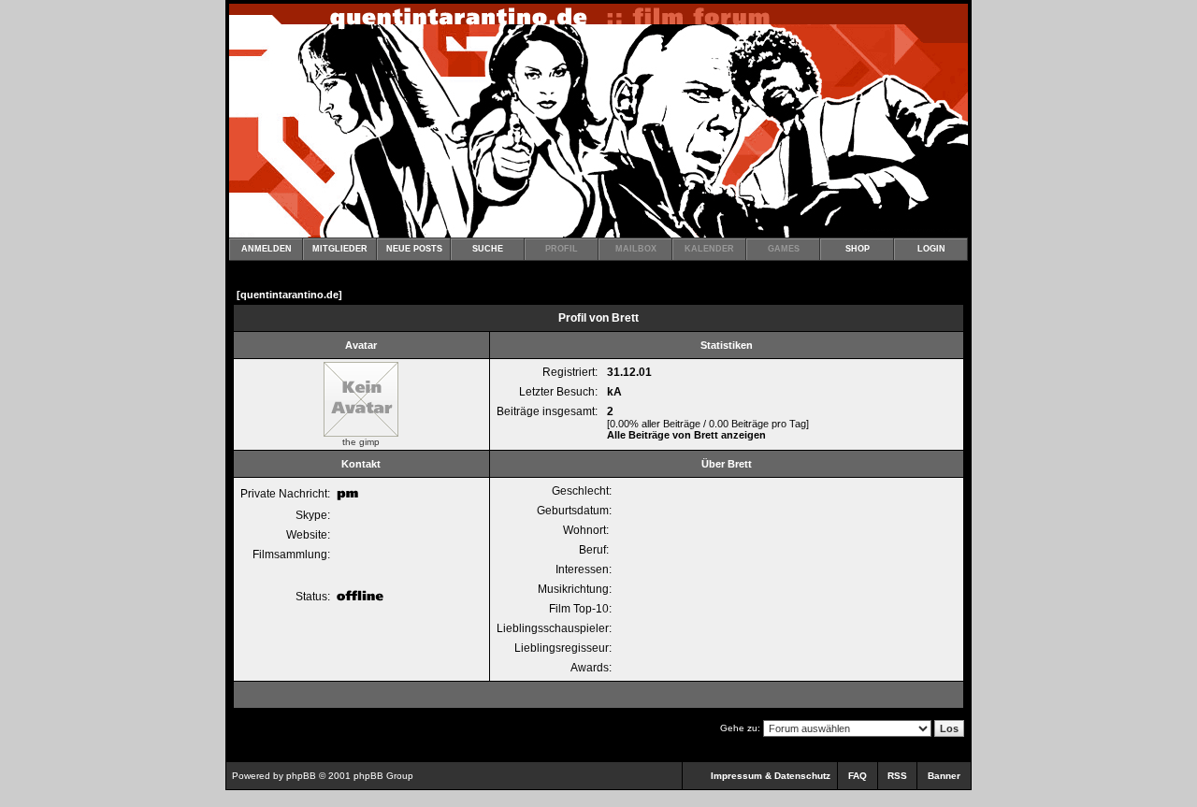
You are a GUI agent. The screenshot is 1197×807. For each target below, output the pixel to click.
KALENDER (709, 248)
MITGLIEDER (340, 248)
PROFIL (561, 248)
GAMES (784, 248)
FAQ (857, 776)
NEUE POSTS (414, 248)
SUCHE (487, 248)
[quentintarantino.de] (289, 294)
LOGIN (931, 248)
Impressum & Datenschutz (770, 776)
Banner (944, 776)
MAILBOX (635, 248)
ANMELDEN (266, 248)
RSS (897, 776)
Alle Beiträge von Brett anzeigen (686, 434)
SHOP (857, 248)
